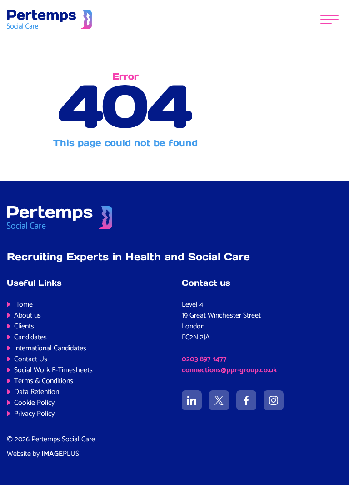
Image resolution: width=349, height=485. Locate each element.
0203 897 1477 (204, 359)
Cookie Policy (34, 403)
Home (23, 304)
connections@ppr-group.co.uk (229, 370)
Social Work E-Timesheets (53, 370)
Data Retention (36, 392)
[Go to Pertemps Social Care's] (192, 400)
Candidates (30, 337)
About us (27, 315)
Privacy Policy (34, 414)
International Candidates (50, 348)
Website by (43, 454)
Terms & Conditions (43, 381)
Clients (24, 326)
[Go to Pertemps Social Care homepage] (49, 19)
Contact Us (30, 359)
